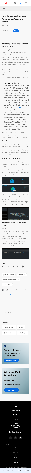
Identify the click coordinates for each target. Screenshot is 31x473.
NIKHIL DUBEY (7, 31)
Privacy (15, 447)
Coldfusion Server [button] (9, 333)
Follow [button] (15, 31)
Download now (11, 360)
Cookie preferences (15, 432)
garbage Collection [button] (8, 275)
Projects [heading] (15, 414)
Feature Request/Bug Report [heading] (15, 425)
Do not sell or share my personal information (15, 467)
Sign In (20, 3)
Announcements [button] (8, 327)
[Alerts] (19, 107)
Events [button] (21, 327)
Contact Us (15, 462)
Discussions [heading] (15, 419)
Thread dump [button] (7, 284)
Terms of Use (15, 452)
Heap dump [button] (22, 275)
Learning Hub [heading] (15, 410)
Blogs (4, 8)
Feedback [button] (22, 333)
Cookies (15, 457)
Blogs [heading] (15, 406)
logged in (11, 294)
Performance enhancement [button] (11, 279)
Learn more (11, 390)
